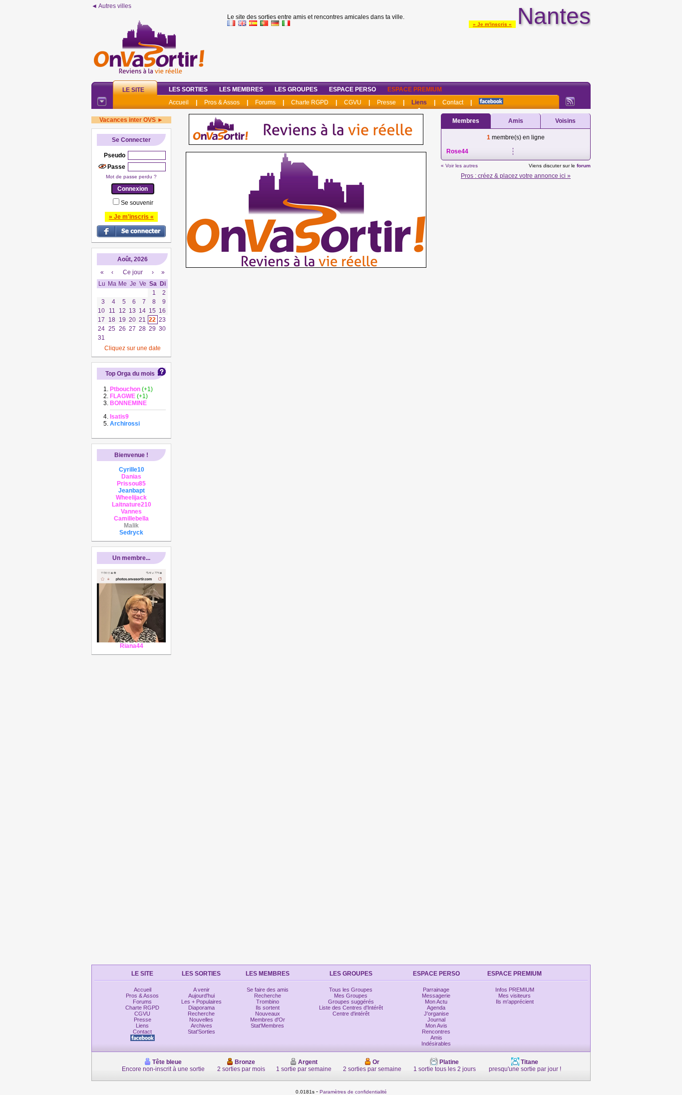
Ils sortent (268, 1008)
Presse (386, 102)
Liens (419, 102)
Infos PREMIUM (514, 990)
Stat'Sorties (201, 1032)
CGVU (352, 102)
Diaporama (201, 1008)
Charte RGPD (310, 102)
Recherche (201, 1014)
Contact (452, 102)
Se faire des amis (268, 990)
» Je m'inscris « (492, 24)
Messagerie (436, 996)
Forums (265, 102)
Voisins (565, 120)
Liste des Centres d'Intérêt (351, 1008)
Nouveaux (267, 1014)
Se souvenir (137, 202)
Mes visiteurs (514, 996)
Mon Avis (436, 1026)
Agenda (436, 1008)
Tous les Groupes (350, 990)
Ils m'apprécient (515, 1002)
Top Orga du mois (130, 373)
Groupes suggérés (351, 1002)
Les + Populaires (201, 1002)
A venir (201, 990)
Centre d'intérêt (351, 1014)
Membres (465, 120)
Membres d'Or (267, 1020)
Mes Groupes (350, 996)
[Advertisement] (409, 51)
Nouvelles (201, 1020)
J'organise (436, 1014)
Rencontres (436, 1032)
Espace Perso (352, 89)
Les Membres (241, 89)
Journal (436, 1020)
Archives (201, 1026)
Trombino (267, 1002)
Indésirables (436, 1044)
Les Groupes (296, 89)
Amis (515, 120)
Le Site (133, 89)
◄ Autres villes (111, 5)
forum (584, 165)
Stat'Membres (267, 1026)
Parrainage (436, 990)
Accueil (179, 102)
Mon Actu (436, 1002)
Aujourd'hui (201, 996)
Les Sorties (188, 89)
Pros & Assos (222, 102)
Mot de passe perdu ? (131, 176)
